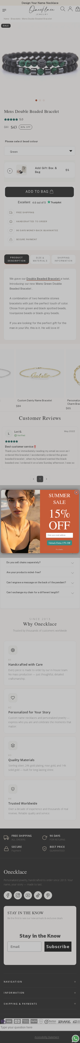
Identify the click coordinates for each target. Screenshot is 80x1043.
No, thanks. (59, 549)
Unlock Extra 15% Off (59, 542)
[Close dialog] (76, 492)
